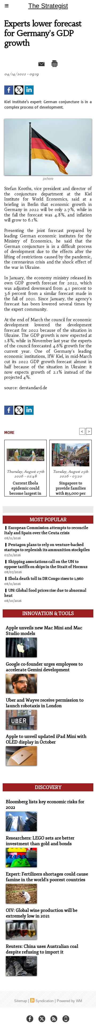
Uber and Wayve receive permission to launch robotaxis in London (44, 703)
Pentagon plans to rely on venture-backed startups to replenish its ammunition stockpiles (47, 547)
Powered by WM (69, 1001)
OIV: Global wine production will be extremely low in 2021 (41, 913)
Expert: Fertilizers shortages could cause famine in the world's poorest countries (47, 876)
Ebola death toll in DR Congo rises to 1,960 (45, 578)
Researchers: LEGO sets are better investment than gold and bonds (40, 840)
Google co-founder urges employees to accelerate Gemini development (44, 667)
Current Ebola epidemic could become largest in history (25, 487)
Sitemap (20, 1001)
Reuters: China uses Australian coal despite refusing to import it (42, 949)
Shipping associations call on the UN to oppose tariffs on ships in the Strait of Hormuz (45, 564)
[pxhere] (48, 121)
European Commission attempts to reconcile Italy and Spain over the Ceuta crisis (46, 530)
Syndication (44, 1001)
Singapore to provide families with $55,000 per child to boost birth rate (71, 487)
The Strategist (48, 5)
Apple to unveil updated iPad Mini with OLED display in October (46, 739)
